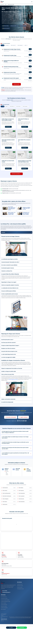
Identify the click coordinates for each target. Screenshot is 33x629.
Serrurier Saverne (19, 587)
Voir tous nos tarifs (16, 84)
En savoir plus (8, 126)
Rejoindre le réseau (4, 606)
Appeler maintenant (24, 417)
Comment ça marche (4, 598)
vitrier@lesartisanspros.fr (6, 573)
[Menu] (32, 2)
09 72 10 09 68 (22, 421)
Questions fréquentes (4, 607)
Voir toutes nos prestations (16, 173)
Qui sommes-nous (4, 596)
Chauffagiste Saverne (20, 588)
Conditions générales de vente (5, 601)
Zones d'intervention (4, 604)
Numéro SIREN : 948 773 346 (4, 617)
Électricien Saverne (20, 585)
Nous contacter (3, 609)
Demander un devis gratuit (11, 417)
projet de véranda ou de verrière (13, 379)
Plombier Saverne (20, 584)
